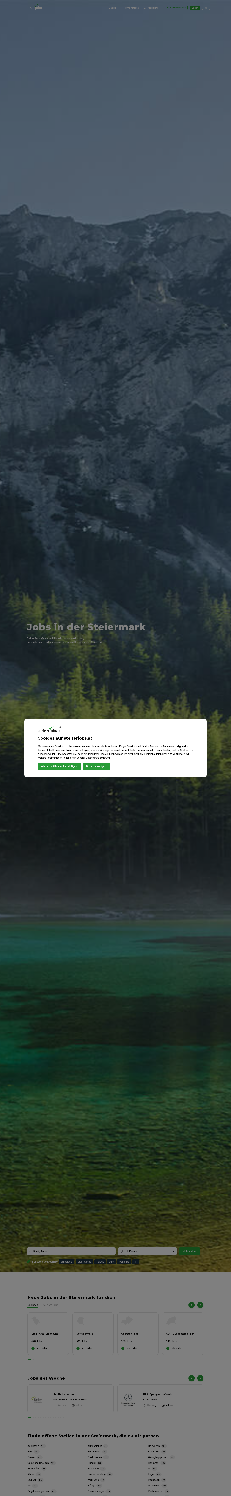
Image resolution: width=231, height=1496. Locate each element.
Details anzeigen (96, 766)
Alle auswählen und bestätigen (59, 766)
